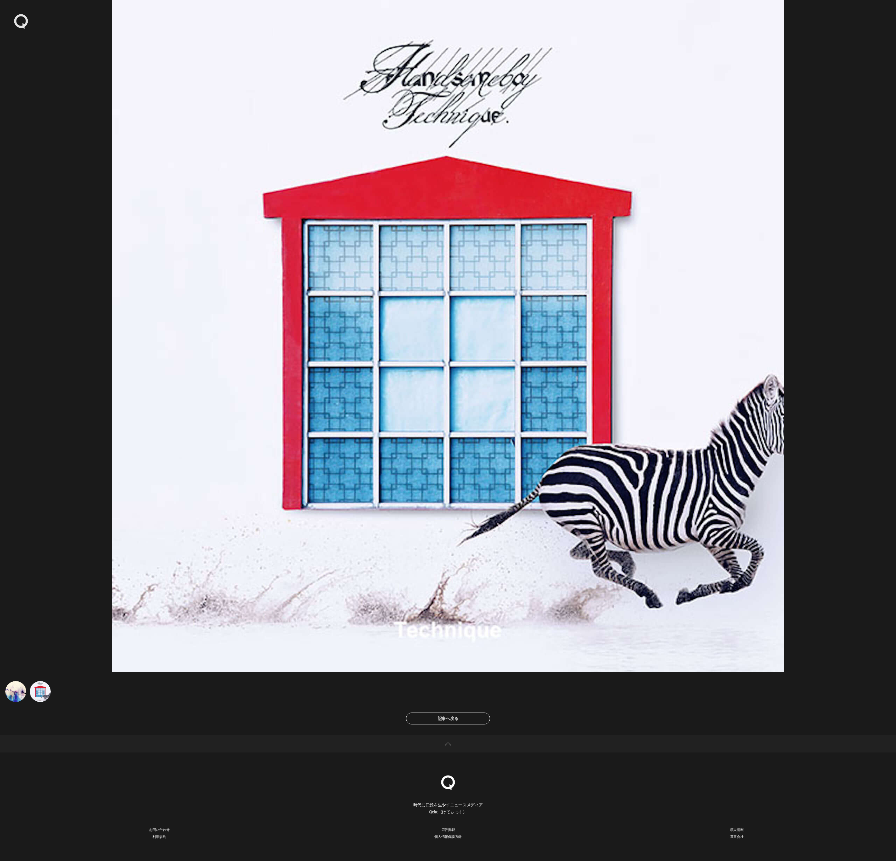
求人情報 (737, 829)
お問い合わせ (159, 829)
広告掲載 (448, 829)
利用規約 (159, 836)
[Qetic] (21, 21)
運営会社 (737, 836)
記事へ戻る (448, 718)
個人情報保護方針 (448, 836)
